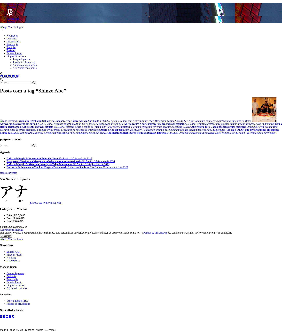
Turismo (11, 50)
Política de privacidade (18, 303)
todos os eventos (8, 172)
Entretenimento (14, 53)
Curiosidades (13, 41)
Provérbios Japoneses (24, 62)
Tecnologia (12, 44)
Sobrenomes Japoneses (25, 65)
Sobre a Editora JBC (17, 300)
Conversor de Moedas (11, 229)
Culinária (11, 38)
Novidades (12, 35)
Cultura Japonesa (15, 273)
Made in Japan (14, 254)
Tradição (11, 47)
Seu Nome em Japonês (25, 68)
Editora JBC (13, 251)
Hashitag (11, 257)
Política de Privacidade (155, 232)
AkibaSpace (13, 260)
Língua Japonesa (15, 56)
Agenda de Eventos (17, 288)
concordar (6, 236)
